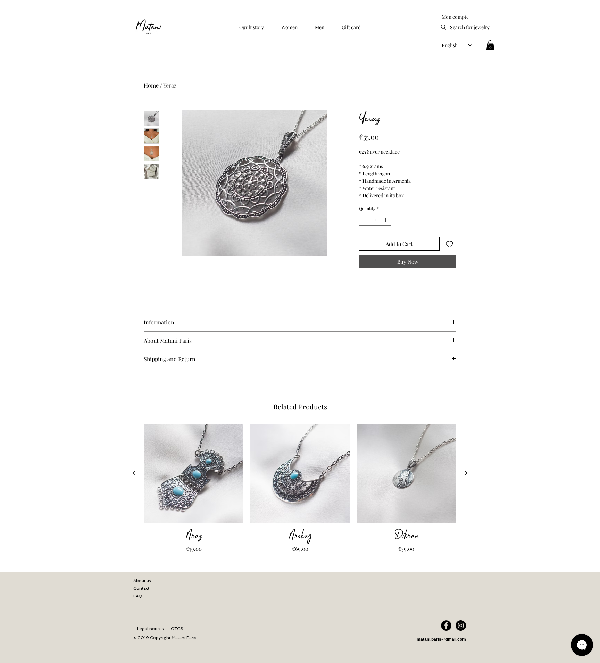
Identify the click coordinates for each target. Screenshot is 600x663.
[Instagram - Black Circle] (461, 625)
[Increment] (386, 219)
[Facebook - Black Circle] (446, 625)
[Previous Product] (134, 473)
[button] (289, 27)
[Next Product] (466, 473)
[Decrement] (364, 219)
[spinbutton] (375, 219)
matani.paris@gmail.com (441, 639)
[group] (300, 488)
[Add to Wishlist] (449, 244)
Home (151, 85)
